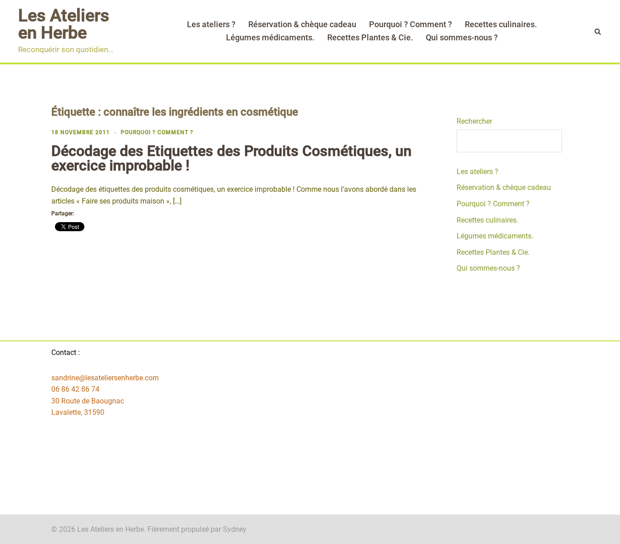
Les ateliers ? (211, 24)
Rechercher (474, 121)
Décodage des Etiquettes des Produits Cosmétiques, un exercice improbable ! (231, 158)
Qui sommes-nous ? (462, 37)
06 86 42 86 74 (75, 389)
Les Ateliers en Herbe (63, 24)
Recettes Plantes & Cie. (370, 37)
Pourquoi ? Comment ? (410, 24)
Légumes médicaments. (270, 37)
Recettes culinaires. (501, 24)
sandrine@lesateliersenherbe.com (105, 378)
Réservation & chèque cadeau (302, 24)
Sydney (234, 529)
